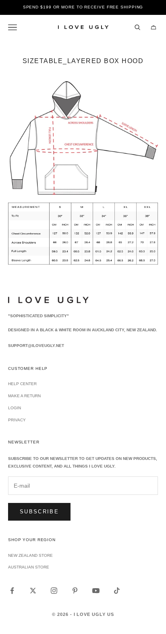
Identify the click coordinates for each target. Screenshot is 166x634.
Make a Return (24, 396)
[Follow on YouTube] (96, 591)
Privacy (17, 420)
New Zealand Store (30, 555)
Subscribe (39, 512)
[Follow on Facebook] (12, 591)
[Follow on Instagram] (54, 591)
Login (14, 408)
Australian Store (28, 567)
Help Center (22, 384)
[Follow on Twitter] (33, 591)
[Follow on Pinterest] (75, 591)
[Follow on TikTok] (117, 591)
